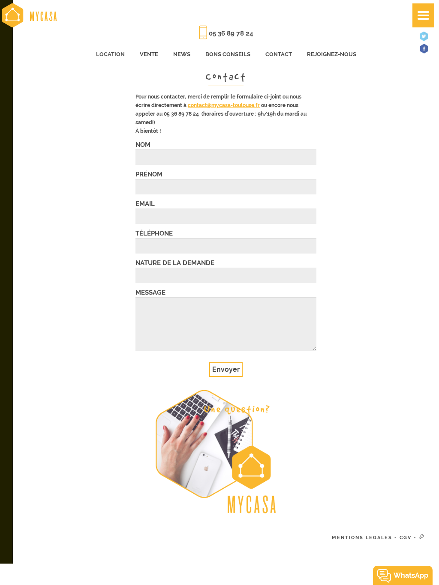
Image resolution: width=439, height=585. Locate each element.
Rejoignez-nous (331, 54)
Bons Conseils (227, 54)
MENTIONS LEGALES (362, 537)
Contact (278, 54)
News (181, 54)
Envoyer (226, 369)
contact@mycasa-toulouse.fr (224, 105)
